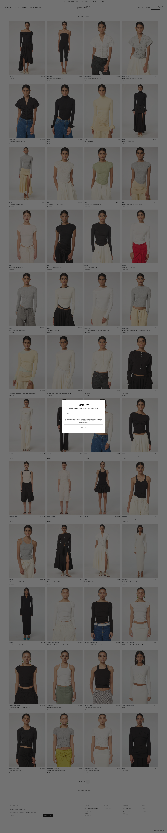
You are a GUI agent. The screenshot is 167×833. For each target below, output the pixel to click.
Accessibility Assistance (158, 830)
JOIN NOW (83, 427)
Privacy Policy (83, 419)
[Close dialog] (103, 402)
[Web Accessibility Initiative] (166, 830)
